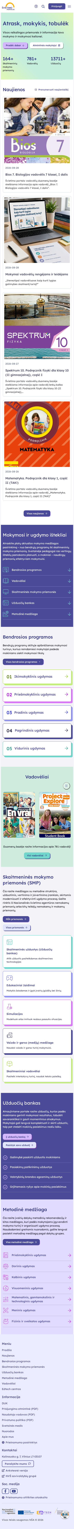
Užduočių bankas (12, 1372)
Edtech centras (11, 1389)
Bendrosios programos (16, 1361)
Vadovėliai (8, 1383)
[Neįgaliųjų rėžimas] (36, 6)
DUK (5, 1403)
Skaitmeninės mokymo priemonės (23, 1366)
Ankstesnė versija (17, 1470)
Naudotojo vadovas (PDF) (18, 1414)
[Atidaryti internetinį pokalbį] (65, 1515)
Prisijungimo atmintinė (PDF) (20, 1408)
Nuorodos (8, 1431)
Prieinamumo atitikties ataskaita (26, 1497)
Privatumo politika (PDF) (17, 1420)
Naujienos (8, 1355)
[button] (43, 6)
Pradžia (7, 1350)
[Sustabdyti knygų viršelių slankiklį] (66, 785)
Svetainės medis (12, 1425)
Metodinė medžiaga (14, 1378)
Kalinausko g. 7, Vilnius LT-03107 (22, 1456)
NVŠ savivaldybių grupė (21, 1476)
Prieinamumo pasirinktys (21, 1442)
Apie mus (8, 1436)
